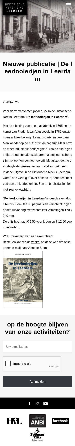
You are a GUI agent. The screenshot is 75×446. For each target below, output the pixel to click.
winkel (35, 242)
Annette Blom (37, 247)
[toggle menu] (68, 5)
